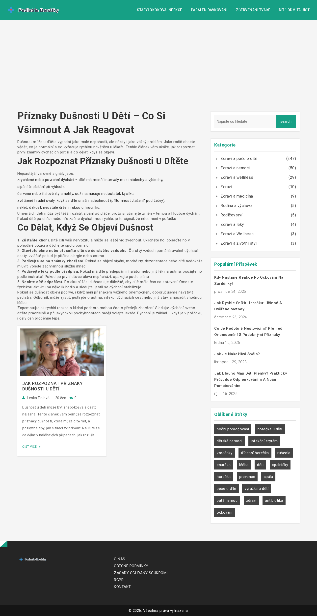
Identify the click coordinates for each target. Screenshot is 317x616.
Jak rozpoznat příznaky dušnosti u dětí (52, 386)
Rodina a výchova (236, 205)
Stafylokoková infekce (159, 10)
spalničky (280, 465)
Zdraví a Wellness (237, 234)
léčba (244, 465)
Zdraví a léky (232, 224)
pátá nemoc (227, 500)
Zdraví (226, 186)
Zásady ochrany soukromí (141, 573)
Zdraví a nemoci (235, 168)
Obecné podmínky (131, 566)
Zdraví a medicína (236, 196)
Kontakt (122, 587)
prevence (247, 476)
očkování (224, 512)
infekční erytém (264, 441)
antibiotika (274, 500)
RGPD (119, 580)
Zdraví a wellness (236, 177)
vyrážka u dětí (256, 488)
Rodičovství (231, 215)
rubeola (284, 453)
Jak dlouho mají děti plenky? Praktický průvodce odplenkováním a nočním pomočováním (250, 379)
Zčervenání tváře (253, 10)
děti (260, 465)
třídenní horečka (255, 453)
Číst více (30, 446)
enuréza (224, 465)
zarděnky (224, 453)
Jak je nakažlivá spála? (237, 354)
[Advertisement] (158, 67)
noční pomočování (233, 429)
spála (268, 476)
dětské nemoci (229, 441)
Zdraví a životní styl (238, 243)
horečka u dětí (270, 429)
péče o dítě (226, 488)
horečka (224, 476)
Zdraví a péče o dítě (238, 158)
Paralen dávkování (209, 10)
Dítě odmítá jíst (294, 10)
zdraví (251, 500)
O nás (119, 559)
